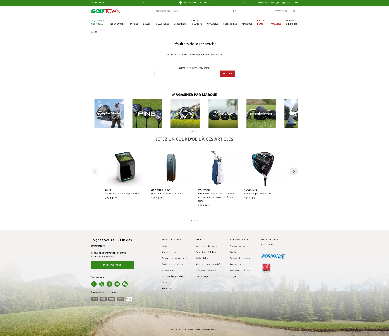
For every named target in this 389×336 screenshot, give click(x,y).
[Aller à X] (101, 284)
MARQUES (247, 24)
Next (244, 3)
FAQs (164, 246)
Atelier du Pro (202, 258)
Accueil (94, 32)
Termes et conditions (240, 270)
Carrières (234, 252)
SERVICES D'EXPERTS (292, 22)
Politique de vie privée (240, 258)
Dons (164, 282)
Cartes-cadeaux (282, 3)
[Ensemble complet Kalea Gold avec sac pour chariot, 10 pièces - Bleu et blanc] (217, 167)
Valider (227, 74)
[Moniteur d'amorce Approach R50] (124, 167)
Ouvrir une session (266, 2)
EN (296, 3)
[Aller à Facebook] (94, 284)
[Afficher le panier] (294, 11)
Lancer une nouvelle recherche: (194, 68)
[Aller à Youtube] (117, 284)
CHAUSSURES (162, 24)
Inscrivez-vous (112, 265)
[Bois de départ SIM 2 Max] (264, 167)
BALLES (147, 24)
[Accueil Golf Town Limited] (105, 11)
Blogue (233, 276)
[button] (192, 131)
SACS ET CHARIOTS (196, 22)
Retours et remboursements (175, 258)
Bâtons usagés (202, 276)
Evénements (168, 288)
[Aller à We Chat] (125, 284)
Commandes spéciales (172, 276)
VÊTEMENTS (180, 24)
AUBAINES (276, 24)
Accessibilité (235, 264)
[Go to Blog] (132, 284)
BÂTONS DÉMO (261, 22)
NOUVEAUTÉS (117, 24)
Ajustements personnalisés (208, 264)
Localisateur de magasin (207, 246)
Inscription (99, 2)
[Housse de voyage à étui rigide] (171, 167)
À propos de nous (238, 246)
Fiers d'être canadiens (196, 3)
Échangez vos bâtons (206, 270)
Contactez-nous (169, 252)
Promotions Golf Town (206, 252)
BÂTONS (134, 24)
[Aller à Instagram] (109, 284)
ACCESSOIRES (230, 24)
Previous (143, 3)
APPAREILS (212, 24)
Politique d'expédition (172, 264)
